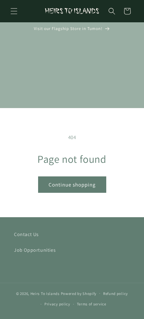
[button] (14, 11)
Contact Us (26, 234)
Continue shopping (72, 184)
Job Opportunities (35, 250)
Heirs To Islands (45, 293)
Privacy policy (57, 304)
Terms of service (91, 304)
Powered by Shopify (79, 293)
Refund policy (115, 293)
